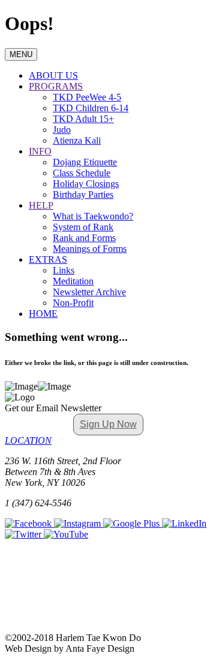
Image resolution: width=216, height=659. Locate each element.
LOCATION (28, 440)
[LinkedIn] (184, 523)
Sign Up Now (108, 424)
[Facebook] (29, 523)
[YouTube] (66, 534)
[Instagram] (78, 523)
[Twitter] (24, 534)
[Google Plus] (132, 523)
